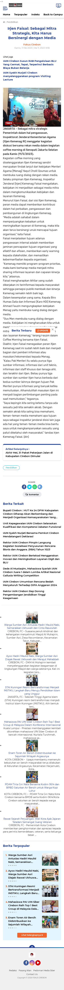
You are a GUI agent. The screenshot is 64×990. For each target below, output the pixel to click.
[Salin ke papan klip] (40, 487)
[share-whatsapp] (34, 487)
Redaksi (13, 970)
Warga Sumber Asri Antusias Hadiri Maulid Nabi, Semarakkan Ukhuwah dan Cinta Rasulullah (32, 626)
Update (43, 330)
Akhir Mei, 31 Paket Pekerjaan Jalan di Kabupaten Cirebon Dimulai (29, 454)
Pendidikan (11, 467)
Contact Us (32, 974)
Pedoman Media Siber (44, 970)
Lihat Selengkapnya (31, 935)
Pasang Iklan (25, 970)
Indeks (35, 14)
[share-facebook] (24, 487)
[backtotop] (32, 948)
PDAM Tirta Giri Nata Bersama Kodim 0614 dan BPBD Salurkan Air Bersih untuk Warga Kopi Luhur (32, 787)
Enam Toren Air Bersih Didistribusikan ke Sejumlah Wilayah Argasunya (32, 755)
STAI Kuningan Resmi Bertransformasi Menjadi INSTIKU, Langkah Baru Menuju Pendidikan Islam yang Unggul (32, 690)
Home (6, 14)
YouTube (40, 966)
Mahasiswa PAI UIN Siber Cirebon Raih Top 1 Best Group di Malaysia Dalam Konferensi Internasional (32, 723)
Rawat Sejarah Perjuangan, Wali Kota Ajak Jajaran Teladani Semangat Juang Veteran (32, 820)
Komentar (33, 494)
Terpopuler (20, 14)
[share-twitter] (29, 487)
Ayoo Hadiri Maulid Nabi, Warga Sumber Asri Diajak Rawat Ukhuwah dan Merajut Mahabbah (32, 658)
